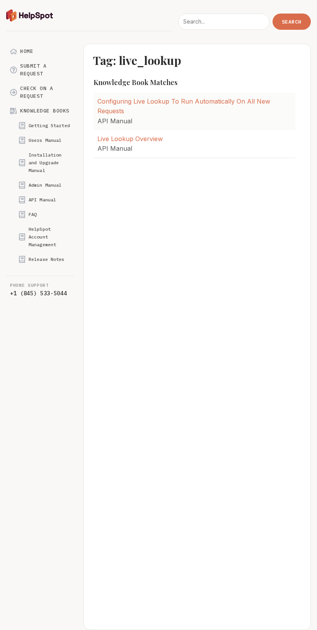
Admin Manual (45, 185)
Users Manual (45, 140)
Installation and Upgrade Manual (45, 162)
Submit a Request (33, 70)
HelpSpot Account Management (42, 236)
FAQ (33, 214)
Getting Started (49, 125)
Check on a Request (36, 92)
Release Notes (47, 259)
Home (26, 51)
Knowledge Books (45, 110)
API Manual (42, 200)
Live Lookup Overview (130, 139)
